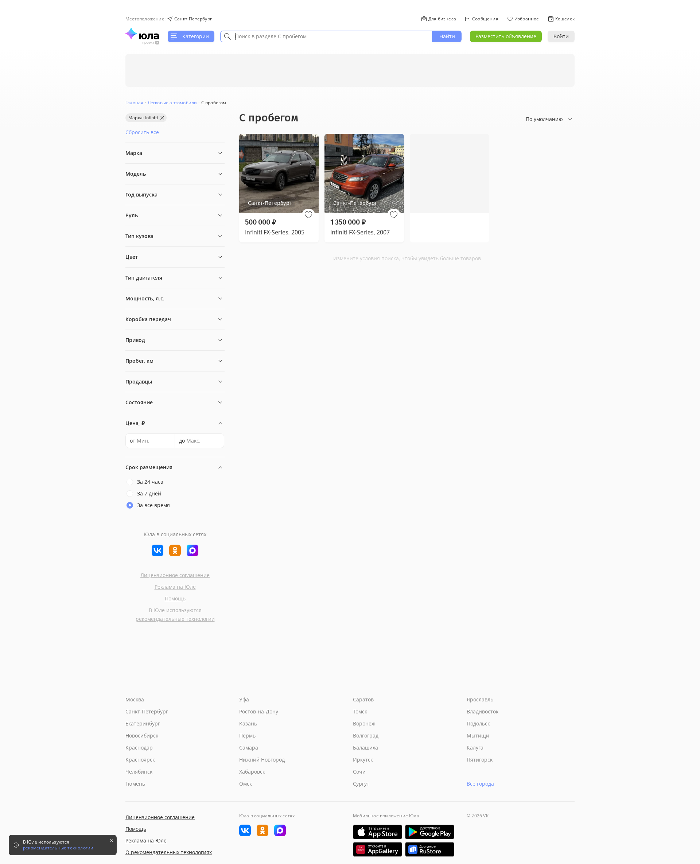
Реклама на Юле (175, 586)
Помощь (175, 598)
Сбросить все (142, 132)
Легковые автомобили (172, 103)
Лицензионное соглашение (175, 575)
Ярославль (480, 699)
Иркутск (363, 759)
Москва (134, 699)
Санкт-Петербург (146, 711)
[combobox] (326, 36)
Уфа (244, 699)
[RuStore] (429, 849)
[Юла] (142, 33)
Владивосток (482, 711)
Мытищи (478, 735)
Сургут (361, 783)
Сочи (359, 771)
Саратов (363, 699)
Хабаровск (252, 771)
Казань (248, 723)
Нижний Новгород (262, 759)
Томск (360, 711)
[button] (308, 215)
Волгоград (365, 735)
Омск (245, 783)
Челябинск (138, 771)
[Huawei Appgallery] (377, 849)
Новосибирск (141, 735)
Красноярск (140, 759)
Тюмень (135, 783)
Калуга (475, 747)
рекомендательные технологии (175, 618)
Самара (248, 747)
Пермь (247, 735)
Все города (480, 783)
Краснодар (139, 747)
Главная (134, 103)
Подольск (478, 723)
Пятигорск (480, 759)
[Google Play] (429, 832)
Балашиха (365, 747)
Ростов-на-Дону (258, 711)
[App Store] (377, 832)
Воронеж (364, 723)
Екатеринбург (142, 723)
